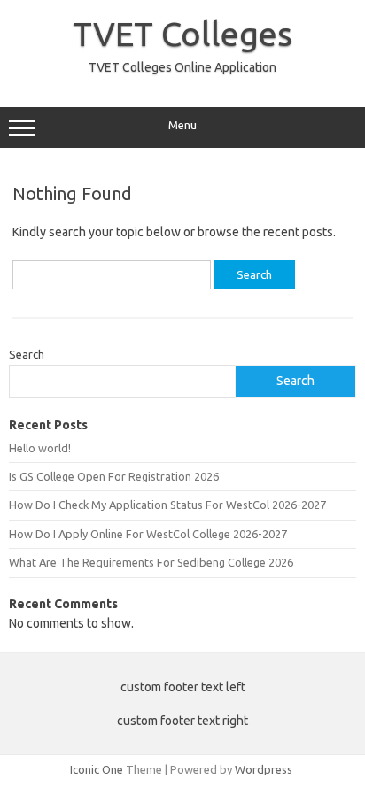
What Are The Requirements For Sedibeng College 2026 (151, 562)
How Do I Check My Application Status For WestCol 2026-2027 (167, 504)
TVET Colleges (182, 33)
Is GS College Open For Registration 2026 (114, 476)
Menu (182, 125)
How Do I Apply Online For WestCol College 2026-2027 (148, 534)
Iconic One (96, 769)
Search (26, 354)
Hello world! (40, 448)
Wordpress (263, 769)
